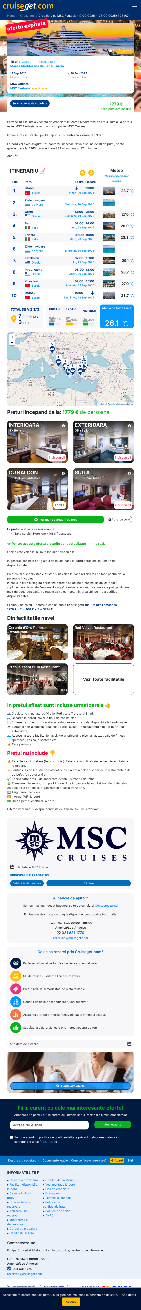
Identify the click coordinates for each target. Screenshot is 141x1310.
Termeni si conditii (58, 1198)
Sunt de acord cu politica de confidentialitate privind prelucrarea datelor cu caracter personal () (67, 1139)
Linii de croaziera (57, 1189)
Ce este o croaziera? (24, 1180)
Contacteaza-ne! (106, 905)
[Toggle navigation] (135, 6)
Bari (27, 223)
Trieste (30, 235)
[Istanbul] (109, 191)
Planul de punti (120, 519)
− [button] (12, 342)
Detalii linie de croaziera (27, 883)
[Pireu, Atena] (109, 272)
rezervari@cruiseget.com (70, 938)
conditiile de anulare (60, 809)
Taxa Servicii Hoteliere (27, 761)
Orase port (52, 1193)
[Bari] (109, 226)
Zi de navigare (35, 200)
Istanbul (30, 188)
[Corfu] (109, 214)
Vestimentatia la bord (60, 1184)
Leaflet (101, 403)
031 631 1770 (73, 932)
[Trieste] (109, 237)
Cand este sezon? (22, 1233)
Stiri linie (89, 883)
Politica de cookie (57, 1211)
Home (11, 15)
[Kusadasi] (109, 283)
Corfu (29, 212)
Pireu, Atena (33, 269)
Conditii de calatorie (59, 1180)
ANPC (49, 1215)
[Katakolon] (109, 260)
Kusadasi (31, 281)
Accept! (71, 1301)
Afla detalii (129, 1295)
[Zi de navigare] (109, 202)
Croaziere (27, 15)
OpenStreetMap (115, 403)
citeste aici (48, 1141)
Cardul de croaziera (23, 1228)
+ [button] (12, 337)
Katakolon (32, 258)
